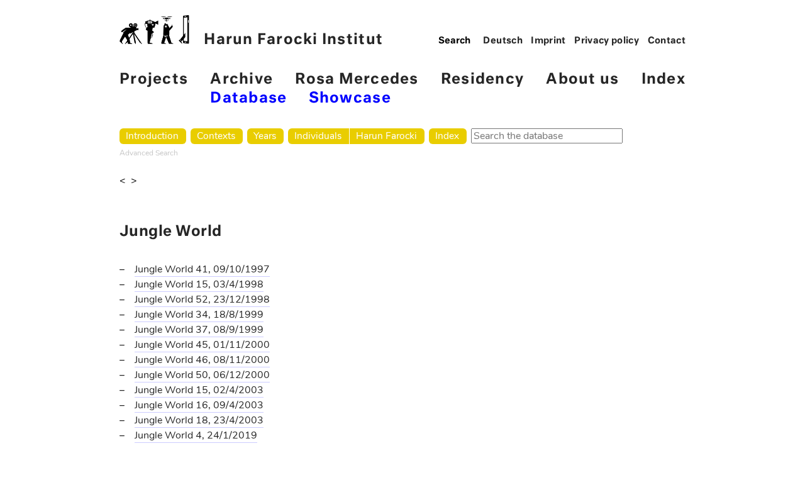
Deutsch (503, 40)
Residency (482, 79)
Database (248, 98)
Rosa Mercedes (356, 79)
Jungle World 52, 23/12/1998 (202, 299)
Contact (667, 40)
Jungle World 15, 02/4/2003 (199, 390)
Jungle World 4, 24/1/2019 (196, 435)
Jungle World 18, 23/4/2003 (199, 420)
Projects (153, 79)
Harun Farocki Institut (293, 40)
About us (582, 79)
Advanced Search (148, 153)
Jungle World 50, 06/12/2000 (202, 375)
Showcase (350, 98)
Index (663, 79)
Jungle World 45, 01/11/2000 (202, 345)
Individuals (317, 135)
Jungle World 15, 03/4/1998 (199, 284)
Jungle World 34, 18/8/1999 (199, 314)
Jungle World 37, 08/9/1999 (199, 330)
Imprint (548, 40)
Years (264, 135)
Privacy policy (606, 40)
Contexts (216, 135)
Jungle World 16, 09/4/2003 (199, 405)
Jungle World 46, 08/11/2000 (202, 360)
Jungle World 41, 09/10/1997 (202, 269)
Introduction (152, 135)
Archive (241, 79)
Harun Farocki (386, 135)
